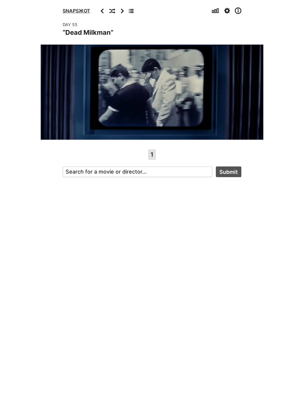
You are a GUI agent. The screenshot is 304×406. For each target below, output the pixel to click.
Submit (228, 172)
